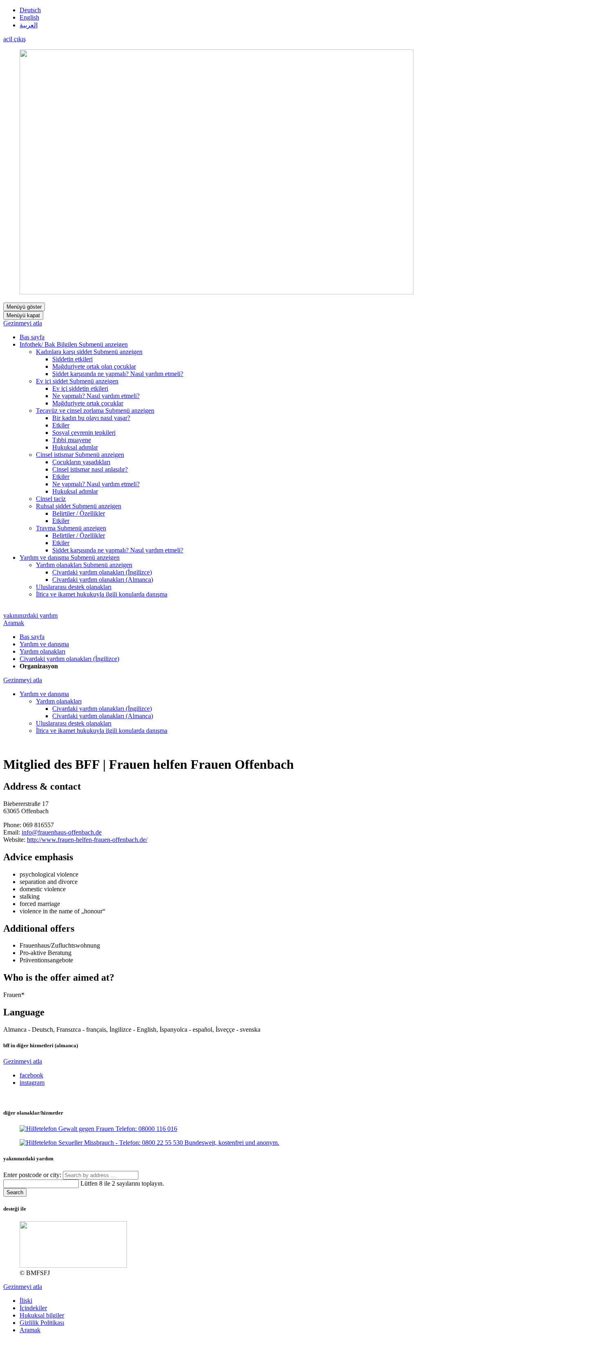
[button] (103, 344)
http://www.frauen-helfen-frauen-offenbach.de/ (87, 839)
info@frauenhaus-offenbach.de (62, 832)
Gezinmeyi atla (22, 323)
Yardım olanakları (42, 651)
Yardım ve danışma (44, 644)
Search (15, 1192)
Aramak (13, 622)
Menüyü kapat (23, 315)
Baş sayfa (32, 636)
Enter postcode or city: (33, 1174)
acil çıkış (14, 39)
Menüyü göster (24, 307)
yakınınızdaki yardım (30, 615)
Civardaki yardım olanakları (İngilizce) (69, 658)
